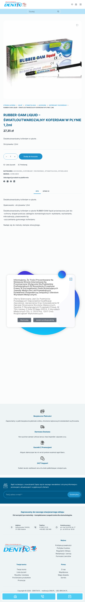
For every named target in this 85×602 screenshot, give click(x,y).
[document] (42, 301)
